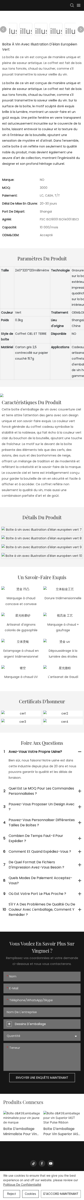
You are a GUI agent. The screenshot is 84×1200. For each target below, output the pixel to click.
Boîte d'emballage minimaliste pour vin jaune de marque (20, 1131)
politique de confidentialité (22, 1184)
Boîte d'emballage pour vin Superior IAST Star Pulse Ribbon (61, 1131)
